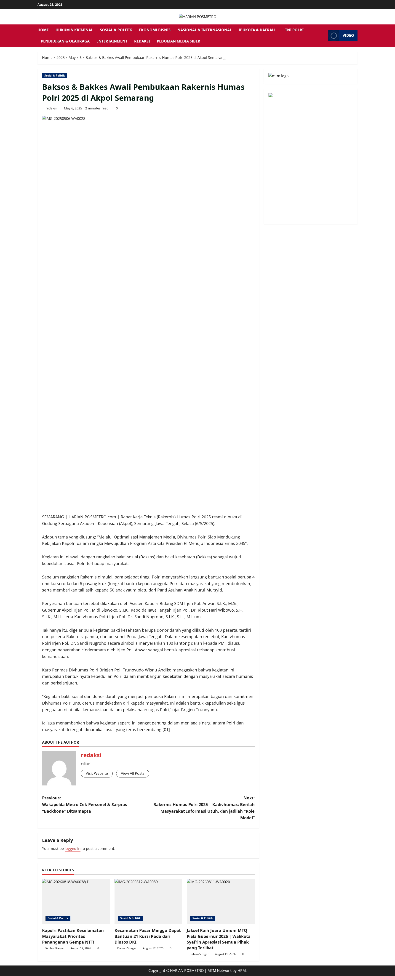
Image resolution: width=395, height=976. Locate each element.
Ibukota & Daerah (257, 29)
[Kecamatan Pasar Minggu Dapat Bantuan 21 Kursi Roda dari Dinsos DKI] (148, 901)
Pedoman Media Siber (178, 41)
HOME (43, 29)
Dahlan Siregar (54, 948)
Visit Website (97, 773)
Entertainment (111, 41)
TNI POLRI (294, 29)
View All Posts (132, 773)
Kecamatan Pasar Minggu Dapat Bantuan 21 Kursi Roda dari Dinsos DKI (148, 936)
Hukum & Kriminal (74, 29)
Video (348, 35)
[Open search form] (323, 35)
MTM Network (220, 970)
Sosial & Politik (116, 29)
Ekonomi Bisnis (155, 29)
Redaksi (142, 41)
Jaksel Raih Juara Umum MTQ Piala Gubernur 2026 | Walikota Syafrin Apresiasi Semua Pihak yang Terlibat (219, 939)
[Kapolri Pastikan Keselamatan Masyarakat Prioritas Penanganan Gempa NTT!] (76, 901)
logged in (72, 848)
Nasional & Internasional (204, 29)
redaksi (51, 108)
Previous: (84, 804)
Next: (204, 807)
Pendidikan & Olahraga (65, 41)
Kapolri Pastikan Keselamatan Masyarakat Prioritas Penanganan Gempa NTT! (73, 936)
